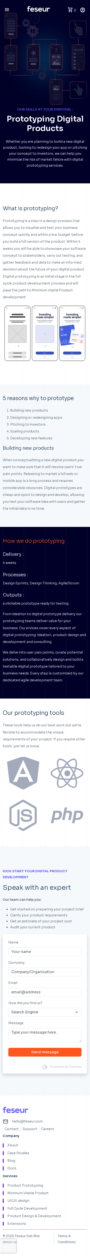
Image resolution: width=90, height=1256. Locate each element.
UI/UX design (18, 1201)
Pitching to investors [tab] (28, 424)
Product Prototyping (25, 1186)
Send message (45, 1052)
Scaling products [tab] (24, 431)
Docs (11, 1168)
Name (13, 942)
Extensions (16, 1224)
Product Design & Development (34, 1216)
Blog (11, 1161)
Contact (12, 1129)
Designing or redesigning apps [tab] (36, 417)
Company (16, 962)
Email (12, 983)
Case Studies (18, 1153)
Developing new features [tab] (31, 438)
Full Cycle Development (27, 1209)
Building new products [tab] (29, 410)
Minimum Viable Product (28, 1193)
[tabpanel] (45, 479)
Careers (47, 1129)
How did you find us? (25, 1003)
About (12, 1145)
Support (30, 1129)
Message (16, 1023)
